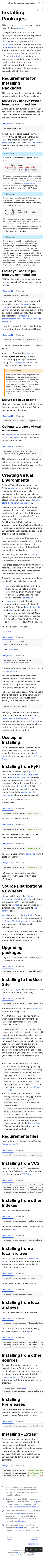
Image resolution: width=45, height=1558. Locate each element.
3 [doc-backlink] (3, 1511)
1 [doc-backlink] (3, 1487)
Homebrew (7, 307)
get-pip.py (28, 353)
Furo (36, 1553)
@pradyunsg (28, 1553)
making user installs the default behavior (22, 1507)
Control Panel (34, 1123)
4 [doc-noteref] (18, 856)
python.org (7, 142)
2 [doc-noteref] (28, 356)
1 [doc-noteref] (35, 352)
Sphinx (17, 1553)
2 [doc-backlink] (3, 1499)
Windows (20, 124)
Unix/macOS (7, 124)
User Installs (36, 1008)
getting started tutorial (32, 183)
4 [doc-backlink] (3, 1525)
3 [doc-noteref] (17, 437)
